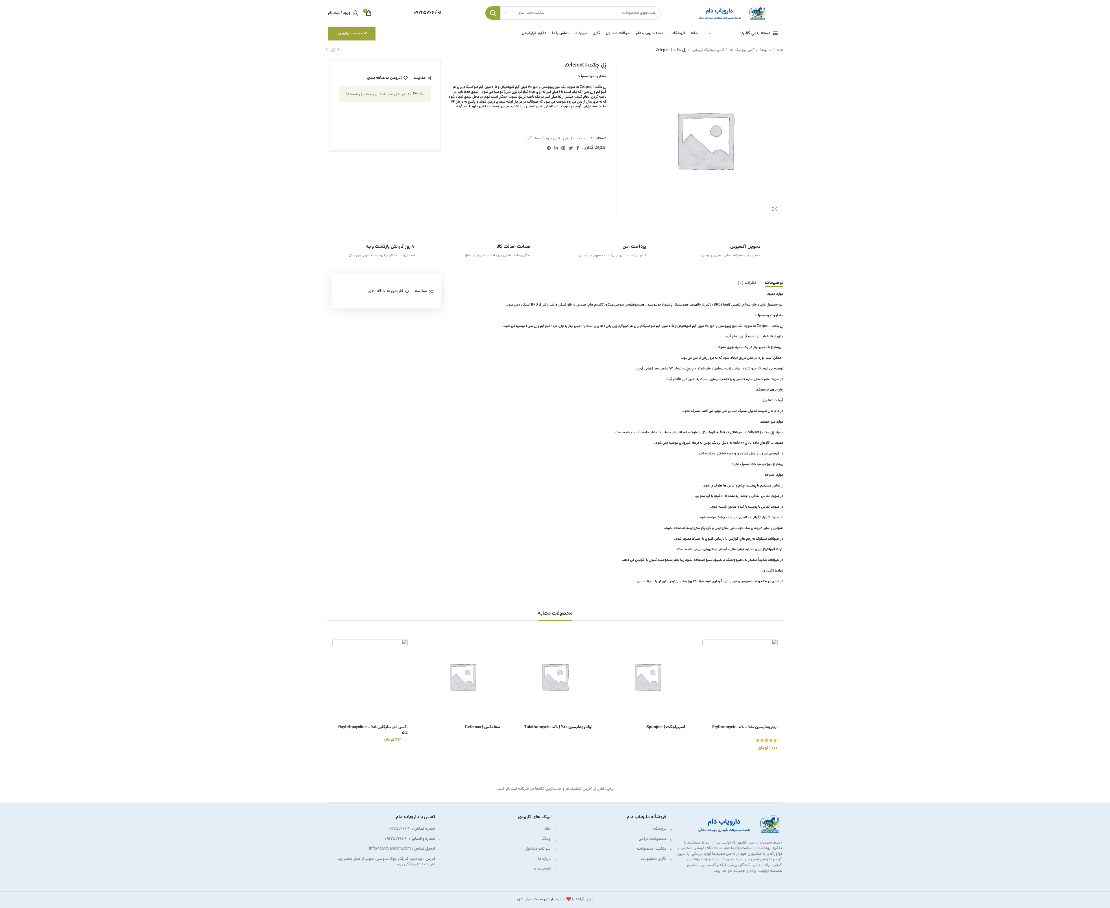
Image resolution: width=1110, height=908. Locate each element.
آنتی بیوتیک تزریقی (707, 50)
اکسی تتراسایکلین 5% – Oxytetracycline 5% (373, 730)
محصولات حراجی (652, 839)
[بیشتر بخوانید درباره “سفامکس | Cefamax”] (423, 642)
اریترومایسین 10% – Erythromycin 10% (745, 727)
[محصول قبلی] (338, 50)
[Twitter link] (571, 148)
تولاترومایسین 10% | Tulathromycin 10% (558, 727)
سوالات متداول (538, 849)
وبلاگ (546, 839)
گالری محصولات (653, 859)
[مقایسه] (701, 668)
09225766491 (399, 829)
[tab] (774, 283)
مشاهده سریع (701, 655)
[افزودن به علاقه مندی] (701, 681)
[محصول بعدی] (327, 50)
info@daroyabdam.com (390, 849)
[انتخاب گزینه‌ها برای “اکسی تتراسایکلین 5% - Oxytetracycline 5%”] (331, 642)
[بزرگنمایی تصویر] (774, 209)
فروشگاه (659, 829)
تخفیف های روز (349, 33)
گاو (529, 139)
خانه (779, 50)
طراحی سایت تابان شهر (535, 899)
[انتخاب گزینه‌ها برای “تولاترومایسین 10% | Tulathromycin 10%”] (516, 642)
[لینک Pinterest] (563, 148)
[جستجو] (492, 13)
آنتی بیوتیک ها (741, 50)
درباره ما (544, 859)
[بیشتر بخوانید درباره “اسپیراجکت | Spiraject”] (608, 642)
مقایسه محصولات (651, 849)
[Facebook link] (578, 148)
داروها (765, 50)
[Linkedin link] (556, 148)
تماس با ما (542, 869)
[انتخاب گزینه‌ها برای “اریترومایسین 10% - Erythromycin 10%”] (701, 642)
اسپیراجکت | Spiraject (665, 727)
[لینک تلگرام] (549, 148)
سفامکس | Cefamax (482, 727)
